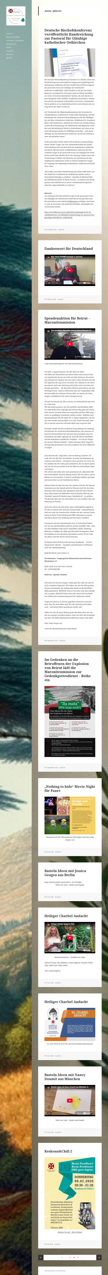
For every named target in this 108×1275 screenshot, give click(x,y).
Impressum (10, 51)
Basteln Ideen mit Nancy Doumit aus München (64, 1077)
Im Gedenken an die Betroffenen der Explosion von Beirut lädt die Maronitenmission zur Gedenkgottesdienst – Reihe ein (67, 669)
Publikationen (72, 201)
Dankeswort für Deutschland (68, 248)
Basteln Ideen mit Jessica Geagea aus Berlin (65, 873)
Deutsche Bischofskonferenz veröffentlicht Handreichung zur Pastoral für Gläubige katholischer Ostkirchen (68, 36)
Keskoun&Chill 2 (58, 1151)
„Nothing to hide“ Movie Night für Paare (69, 788)
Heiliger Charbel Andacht (66, 916)
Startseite (9, 33)
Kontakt (8, 47)
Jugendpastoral (11, 44)
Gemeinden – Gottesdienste (15, 40)
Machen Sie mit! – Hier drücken (70, 1232)
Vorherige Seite (41, 1257)
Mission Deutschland (13, 37)
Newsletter (10, 54)
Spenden (9, 58)
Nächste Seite (99, 1257)
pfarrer (62, 230)
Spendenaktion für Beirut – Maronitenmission (67, 320)
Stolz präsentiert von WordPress (54, 1271)
